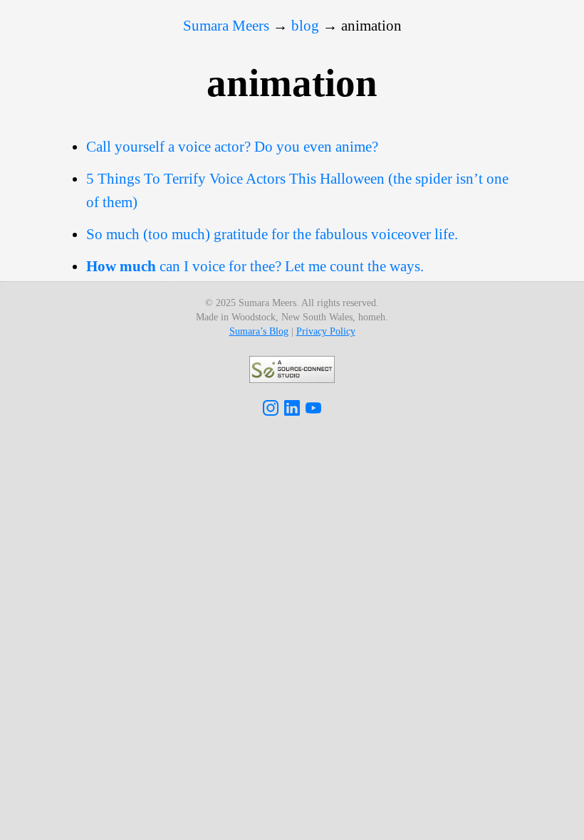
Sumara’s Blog (258, 331)
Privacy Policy (325, 331)
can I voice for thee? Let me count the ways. (255, 266)
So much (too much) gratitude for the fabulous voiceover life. (272, 234)
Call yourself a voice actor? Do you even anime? (232, 146)
